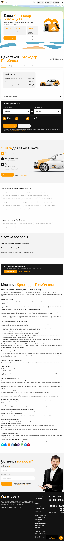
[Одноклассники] (9, 444)
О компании (38, 498)
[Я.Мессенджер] (2, 444)
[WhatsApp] (22, 444)
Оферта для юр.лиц (40, 515)
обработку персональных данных (17, 130)
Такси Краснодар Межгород (10, 192)
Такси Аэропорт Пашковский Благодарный (13, 195)
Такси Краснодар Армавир (49, 205)
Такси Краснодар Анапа (8, 202)
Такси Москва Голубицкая (9, 223)
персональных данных (23, 484)
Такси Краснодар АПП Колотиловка (27, 202)
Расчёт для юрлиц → (10, 271)
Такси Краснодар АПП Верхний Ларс (12, 205)
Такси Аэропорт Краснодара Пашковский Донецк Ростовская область (38, 192)
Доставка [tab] (35, 66)
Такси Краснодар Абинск (30, 198)
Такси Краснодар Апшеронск (32, 205)
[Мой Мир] (25, 444)
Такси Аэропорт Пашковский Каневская (38, 195)
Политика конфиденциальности (41, 522)
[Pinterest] (28, 444)
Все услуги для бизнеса (24, 271)
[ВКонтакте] (5, 444)
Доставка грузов (39, 508)
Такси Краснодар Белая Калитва (28, 208)
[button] (32, 96)
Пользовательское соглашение (40, 518)
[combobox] (16, 112)
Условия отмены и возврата (40, 526)
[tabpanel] (32, 84)
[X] (15, 444)
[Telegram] (12, 444)
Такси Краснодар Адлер (46, 198)
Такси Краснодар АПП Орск (47, 202)
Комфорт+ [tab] (12, 66)
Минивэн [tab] (26, 66)
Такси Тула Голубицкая (8, 227)
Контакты (37, 501)
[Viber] (18, 444)
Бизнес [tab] (19, 66)
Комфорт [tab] (3, 66)
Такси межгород (39, 496)
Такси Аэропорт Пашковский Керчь (11, 198)
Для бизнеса (38, 506)
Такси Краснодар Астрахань (10, 208)
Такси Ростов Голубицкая (25, 223)
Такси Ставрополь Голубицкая (43, 223)
